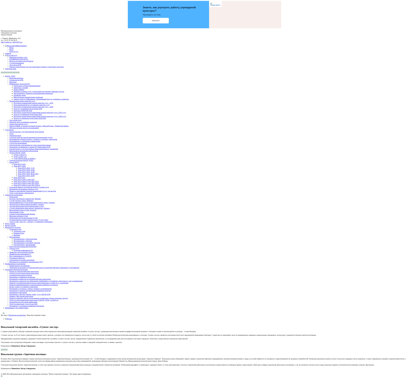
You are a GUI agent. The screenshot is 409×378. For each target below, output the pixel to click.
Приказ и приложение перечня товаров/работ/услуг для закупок (32, 191)
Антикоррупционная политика (16, 269)
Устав (11, 134)
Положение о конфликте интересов (22, 277)
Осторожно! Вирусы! (17, 258)
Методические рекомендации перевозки (28, 97)
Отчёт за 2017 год (20, 157)
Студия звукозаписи (16, 63)
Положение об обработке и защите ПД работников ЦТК (29, 147)
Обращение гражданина (18, 292)
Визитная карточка (16, 78)
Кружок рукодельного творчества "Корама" (25, 199)
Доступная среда (15, 120)
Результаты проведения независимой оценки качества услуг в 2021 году (40, 112)
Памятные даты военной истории (21, 252)
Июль (11, 50)
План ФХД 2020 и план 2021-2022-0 (27, 185)
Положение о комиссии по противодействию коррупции (30, 279)
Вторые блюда (19, 233)
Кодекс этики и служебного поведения (23, 287)
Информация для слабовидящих (16, 308)
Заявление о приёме (21, 88)
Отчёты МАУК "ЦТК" (17, 153)
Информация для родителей (19, 84)
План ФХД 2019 (20, 164)
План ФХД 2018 (20, 166)
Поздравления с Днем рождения (25, 239)
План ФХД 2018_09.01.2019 (28, 174)
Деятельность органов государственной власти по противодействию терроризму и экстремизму (44, 268)
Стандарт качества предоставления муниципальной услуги (31, 137)
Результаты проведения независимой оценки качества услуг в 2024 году (40, 116)
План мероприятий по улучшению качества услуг (32, 105)
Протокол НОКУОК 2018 (23, 111)
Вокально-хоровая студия (18, 216)
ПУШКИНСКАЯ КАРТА (18, 59)
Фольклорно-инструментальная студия (23, 218)
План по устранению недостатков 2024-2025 (30, 118)
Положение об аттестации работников (23, 302)
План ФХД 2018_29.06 (26, 170)
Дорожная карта (15, 135)
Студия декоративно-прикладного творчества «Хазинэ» (29, 208)
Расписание (13, 197)
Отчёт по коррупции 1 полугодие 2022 (23, 304)
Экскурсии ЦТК (15, 65)
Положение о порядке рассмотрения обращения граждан (30, 291)
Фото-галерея (10, 224)
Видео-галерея (10, 225)
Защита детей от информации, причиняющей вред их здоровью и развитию (41, 99)
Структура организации (18, 143)
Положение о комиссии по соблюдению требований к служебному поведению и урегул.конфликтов (45, 281)
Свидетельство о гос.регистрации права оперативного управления (33, 149)
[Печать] (8, 319)
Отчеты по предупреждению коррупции (24, 273)
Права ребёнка (19, 90)
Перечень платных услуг (18, 57)
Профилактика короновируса (20, 254)
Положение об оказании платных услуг (23, 189)
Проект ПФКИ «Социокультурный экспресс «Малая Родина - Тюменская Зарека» (39, 126)
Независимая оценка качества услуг (22, 101)
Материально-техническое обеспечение (23, 151)
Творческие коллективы (14, 195)
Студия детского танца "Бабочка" (21, 201)
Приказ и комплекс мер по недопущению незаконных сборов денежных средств (38, 298)
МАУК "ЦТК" (10, 76)
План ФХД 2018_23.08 (26, 172)
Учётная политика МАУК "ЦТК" (21, 160)
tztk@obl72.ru (17, 42)
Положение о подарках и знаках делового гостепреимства (30, 289)
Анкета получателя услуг (18, 124)
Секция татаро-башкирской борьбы (22, 214)
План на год (13, 51)
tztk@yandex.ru (6, 42)
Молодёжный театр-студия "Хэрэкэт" (23, 210)
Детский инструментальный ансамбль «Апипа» (26, 204)
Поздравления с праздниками (24, 245)
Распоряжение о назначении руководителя (24, 141)
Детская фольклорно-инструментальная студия (26, 206)
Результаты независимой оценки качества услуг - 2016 (33, 103)
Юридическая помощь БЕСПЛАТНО (22, 246)
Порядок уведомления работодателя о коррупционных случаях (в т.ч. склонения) (38, 283)
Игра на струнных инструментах (21, 61)
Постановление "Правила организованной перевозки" (33, 93)
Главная (8, 53)
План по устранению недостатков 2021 (28, 114)
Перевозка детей (20, 95)
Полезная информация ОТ (23, 250)
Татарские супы (19, 231)
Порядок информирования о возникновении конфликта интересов (33, 285)
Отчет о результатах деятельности (21, 193)
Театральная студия (16, 212)
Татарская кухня (15, 229)
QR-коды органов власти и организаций (24, 128)
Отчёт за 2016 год (20, 155)
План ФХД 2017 (20, 178)
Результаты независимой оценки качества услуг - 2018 (33, 107)
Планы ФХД (14, 162)
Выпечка (17, 235)
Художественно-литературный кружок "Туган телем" (28, 220)
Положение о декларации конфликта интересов (26, 306)
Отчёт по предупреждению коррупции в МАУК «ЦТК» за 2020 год (33, 300)
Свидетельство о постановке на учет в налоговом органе (30, 145)
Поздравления (14, 237)
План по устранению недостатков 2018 (28, 109)
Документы (9, 130)
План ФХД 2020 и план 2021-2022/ (26, 183)
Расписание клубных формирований (27, 86)
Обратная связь (10, 69)
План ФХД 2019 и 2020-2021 (24, 179)
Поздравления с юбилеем (23, 241)
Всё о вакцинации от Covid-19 (20, 256)
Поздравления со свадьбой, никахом (27, 243)
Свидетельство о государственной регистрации (26, 132)
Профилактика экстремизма (15, 264)
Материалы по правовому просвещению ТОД (26, 262)
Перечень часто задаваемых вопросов (23, 122)
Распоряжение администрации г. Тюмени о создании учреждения (33, 139)
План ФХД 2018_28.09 (26, 176)
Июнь (11, 48)
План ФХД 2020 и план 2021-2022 (26, 181)
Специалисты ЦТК (16, 80)
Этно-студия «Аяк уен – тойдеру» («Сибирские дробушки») (31, 222)
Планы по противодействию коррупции (24, 271)
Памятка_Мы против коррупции (21, 296)
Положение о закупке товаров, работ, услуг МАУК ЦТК (29, 294)
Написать (156, 20)
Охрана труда (14, 248)
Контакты (13, 82)
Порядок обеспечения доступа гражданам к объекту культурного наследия (36, 67)
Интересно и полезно (13, 227)
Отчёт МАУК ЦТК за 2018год (24, 158)
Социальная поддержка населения (21, 260)
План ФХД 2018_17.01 (26, 168)
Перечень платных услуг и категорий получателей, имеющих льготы (39, 91)
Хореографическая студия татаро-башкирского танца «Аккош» (32, 202)
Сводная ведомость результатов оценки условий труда (29, 187)
